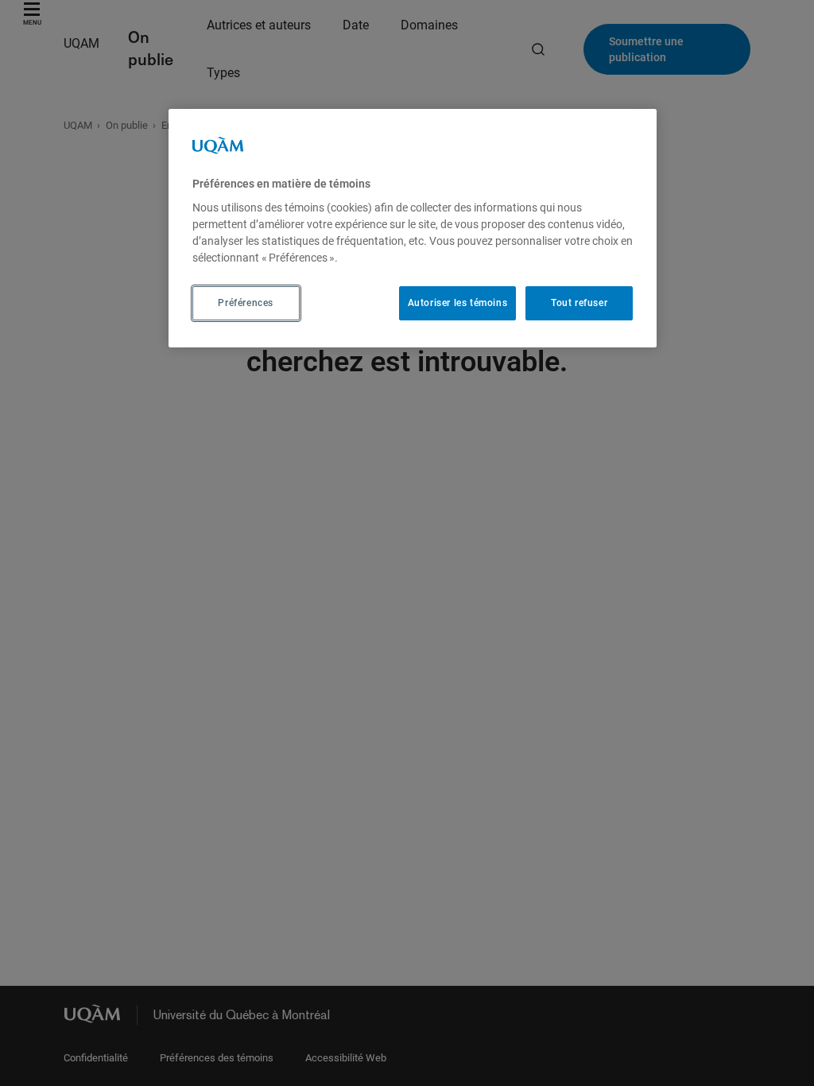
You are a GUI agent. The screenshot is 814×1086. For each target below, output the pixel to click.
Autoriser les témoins (458, 302)
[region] (413, 228)
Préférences (245, 302)
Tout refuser (579, 302)
